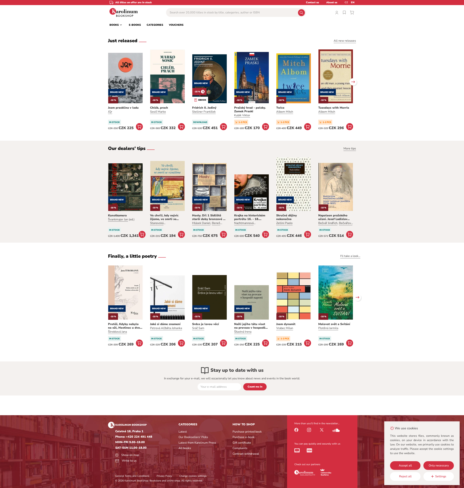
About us (331, 2)
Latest (183, 432)
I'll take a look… (350, 256)
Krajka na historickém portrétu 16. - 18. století (249, 217)
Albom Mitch (284, 112)
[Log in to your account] (336, 12)
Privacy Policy (164, 476)
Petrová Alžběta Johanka (166, 328)
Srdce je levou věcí (205, 324)
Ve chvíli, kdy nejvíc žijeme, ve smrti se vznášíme (164, 217)
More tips (349, 148)
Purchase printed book (247, 432)
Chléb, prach (159, 108)
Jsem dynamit (285, 324)
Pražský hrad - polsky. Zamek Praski (250, 109)
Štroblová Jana (117, 332)
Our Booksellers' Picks (193, 437)
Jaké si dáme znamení (165, 324)
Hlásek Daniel (201, 223)
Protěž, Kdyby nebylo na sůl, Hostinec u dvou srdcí (125, 326)
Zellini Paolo (284, 223)
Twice (280, 108)
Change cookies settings (193, 476)
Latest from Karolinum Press (197, 443)
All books (185, 448)
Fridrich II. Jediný (204, 108)
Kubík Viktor (242, 115)
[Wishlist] (344, 12)
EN (353, 2)
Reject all (405, 476)
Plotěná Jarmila (328, 328)
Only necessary (439, 466)
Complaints (240, 448)
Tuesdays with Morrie (333, 108)
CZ (346, 2)
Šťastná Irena (242, 332)
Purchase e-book (243, 437)
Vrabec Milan (284, 328)
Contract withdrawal (246, 454)
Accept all (405, 466)
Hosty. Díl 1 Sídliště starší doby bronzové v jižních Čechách (208, 217)
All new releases (345, 41)
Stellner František (204, 112)
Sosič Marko (158, 112)
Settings (440, 476)
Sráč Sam (198, 328)
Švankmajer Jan (118, 219)
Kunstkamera (117, 215)
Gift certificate (242, 443)
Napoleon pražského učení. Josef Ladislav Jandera (332, 217)
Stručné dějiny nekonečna (286, 217)
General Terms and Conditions (132, 476)
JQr (110, 112)
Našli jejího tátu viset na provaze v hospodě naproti (249, 326)
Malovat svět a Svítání (334, 324)
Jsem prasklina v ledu (123, 108)
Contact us (312, 2)
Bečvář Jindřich (327, 223)
